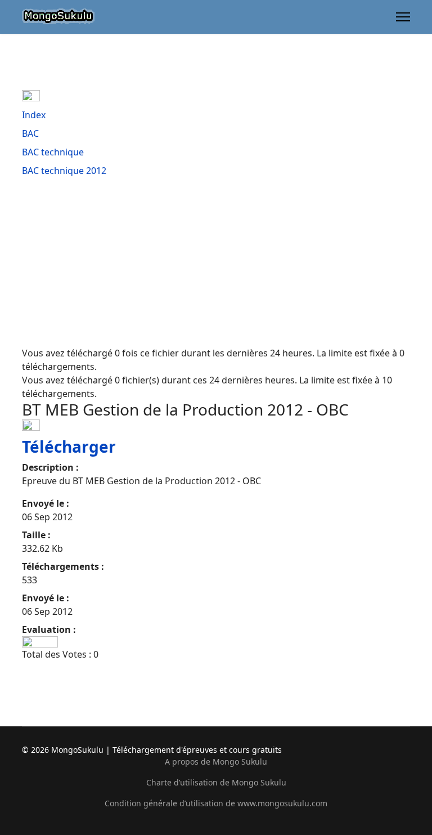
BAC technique (53, 152)
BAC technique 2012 (64, 170)
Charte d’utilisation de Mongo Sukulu (216, 782)
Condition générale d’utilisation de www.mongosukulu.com (216, 803)
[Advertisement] (216, 262)
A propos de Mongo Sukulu (216, 761)
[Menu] (403, 17)
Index (34, 115)
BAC (30, 133)
